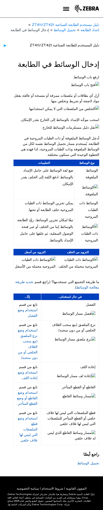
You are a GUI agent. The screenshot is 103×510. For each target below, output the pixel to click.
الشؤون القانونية (76, 488)
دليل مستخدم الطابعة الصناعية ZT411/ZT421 (65, 25)
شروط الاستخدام (52, 488)
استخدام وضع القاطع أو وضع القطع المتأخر (27, 398)
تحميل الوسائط (65, 30)
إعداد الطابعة (89, 30)
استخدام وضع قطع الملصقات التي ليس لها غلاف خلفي (28, 429)
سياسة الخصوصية (28, 488)
